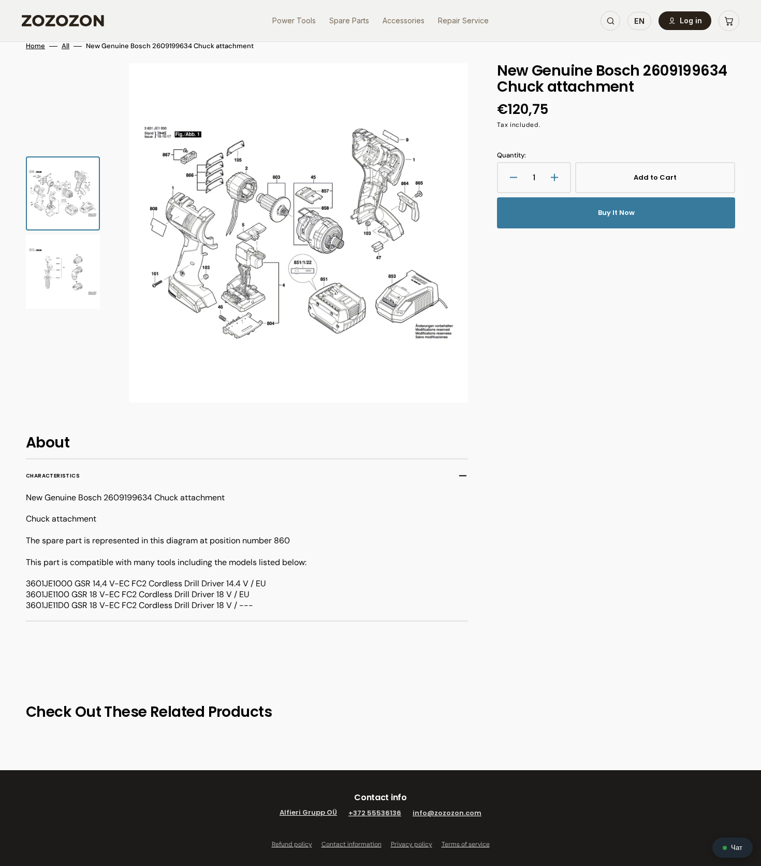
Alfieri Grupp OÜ (308, 813)
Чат (736, 847)
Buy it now (616, 213)
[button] (729, 20)
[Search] (610, 21)
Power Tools (294, 20)
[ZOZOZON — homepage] (63, 20)
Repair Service (463, 20)
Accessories (404, 20)
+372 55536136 (374, 813)
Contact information (351, 844)
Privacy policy (411, 844)
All (65, 46)
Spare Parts (349, 20)
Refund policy (292, 844)
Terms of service (466, 844)
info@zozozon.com (447, 813)
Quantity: (511, 155)
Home (35, 46)
